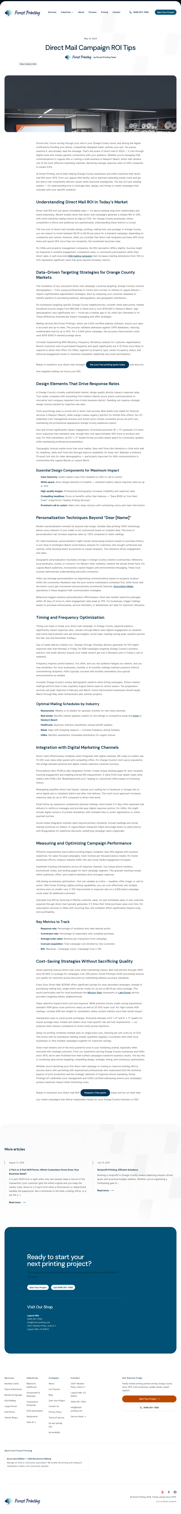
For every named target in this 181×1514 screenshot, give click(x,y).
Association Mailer (123, 586)
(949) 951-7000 (34, 1319)
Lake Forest (124, 992)
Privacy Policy (55, 1412)
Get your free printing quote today (107, 364)
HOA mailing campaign (80, 256)
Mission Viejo (95, 992)
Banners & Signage (13, 1395)
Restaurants (32, 1416)
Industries (66, 12)
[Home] (23, 12)
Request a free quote (95, 1092)
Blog (51, 1395)
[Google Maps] (168, 1492)
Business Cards (12, 1383)
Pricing (104, 12)
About (81, 12)
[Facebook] (175, 1492)
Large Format (11, 1406)
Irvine (136, 715)
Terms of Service (56, 1417)
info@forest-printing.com (38, 1322)
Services (52, 12)
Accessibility (54, 1432)
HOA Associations (35, 1411)
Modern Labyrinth (169, 1501)
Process (93, 12)
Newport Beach (49, 719)
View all (31, 1422)
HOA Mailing (10, 1400)
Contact (116, 12)
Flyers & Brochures (13, 1389)
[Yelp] (162, 1492)
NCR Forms (10, 1412)
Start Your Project (57, 1400)
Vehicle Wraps (11, 1417)
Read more (15, 1202)
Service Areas (78, 1416)
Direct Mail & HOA (28, 64)
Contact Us (54, 1406)
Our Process (54, 1389)
